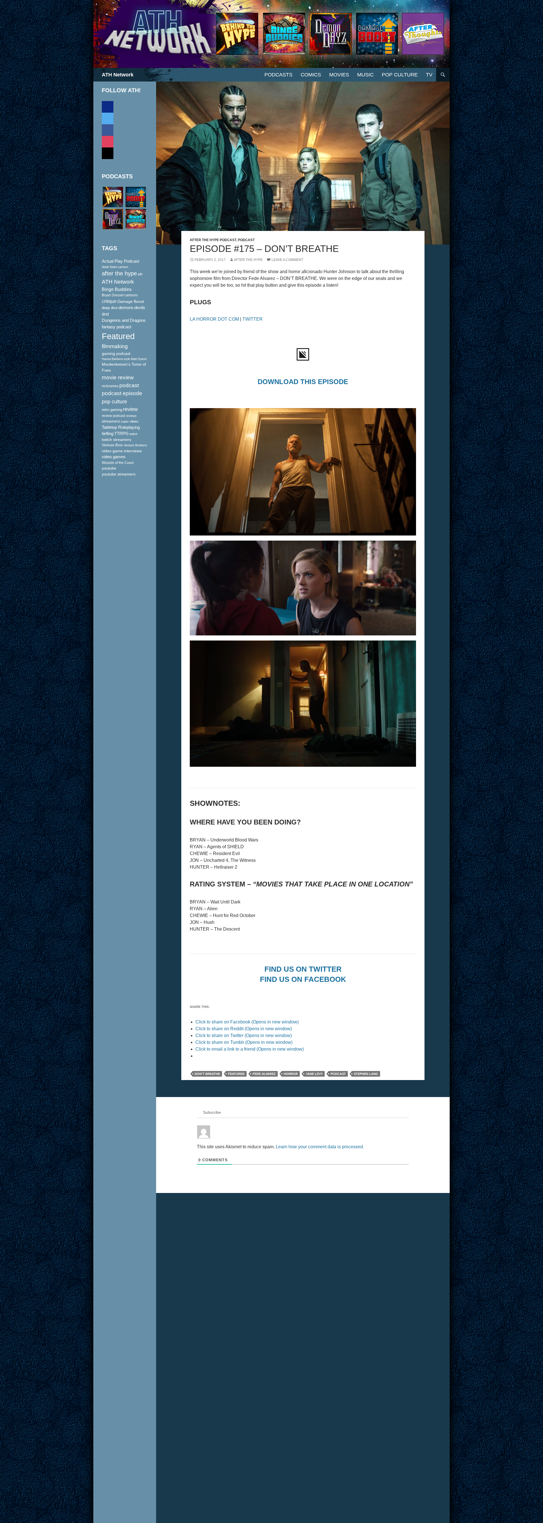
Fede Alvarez (264, 1074)
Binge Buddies (117, 289)
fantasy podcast (116, 327)
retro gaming (112, 410)
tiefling (107, 433)
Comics (311, 75)
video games (114, 457)
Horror (291, 1074)
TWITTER (252, 319)
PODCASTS (278, 75)
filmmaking (115, 346)
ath (140, 274)
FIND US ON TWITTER (303, 969)
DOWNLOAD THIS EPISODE (303, 381)
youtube (109, 468)
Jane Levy (314, 1074)
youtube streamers (118, 474)
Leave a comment (287, 260)
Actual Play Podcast (120, 261)
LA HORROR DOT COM (214, 319)
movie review (118, 377)
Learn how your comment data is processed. (320, 1146)
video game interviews (122, 451)
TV (429, 75)
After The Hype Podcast (213, 240)
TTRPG (121, 433)
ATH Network (117, 75)
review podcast (113, 416)
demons (125, 307)
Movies (339, 75)
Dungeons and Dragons (124, 320)
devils (139, 307)
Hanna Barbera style (116, 359)
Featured (236, 1074)
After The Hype (248, 260)
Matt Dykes (139, 359)
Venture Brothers (135, 445)
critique (109, 301)
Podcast (246, 240)
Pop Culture (400, 75)
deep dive (110, 308)
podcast (338, 1074)
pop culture (114, 401)
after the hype (119, 273)
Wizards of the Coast (117, 462)
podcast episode (122, 393)
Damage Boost (130, 301)
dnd (105, 314)
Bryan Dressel (113, 295)
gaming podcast (116, 353)
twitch (133, 434)
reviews (131, 415)
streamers (111, 421)
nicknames (110, 386)
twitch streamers (116, 439)
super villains (130, 421)
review (130, 409)
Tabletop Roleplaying (121, 427)
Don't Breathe (207, 1074)
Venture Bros (112, 445)
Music (365, 75)
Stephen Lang (366, 1074)
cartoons (131, 295)
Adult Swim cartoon (115, 267)
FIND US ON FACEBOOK (303, 979)
